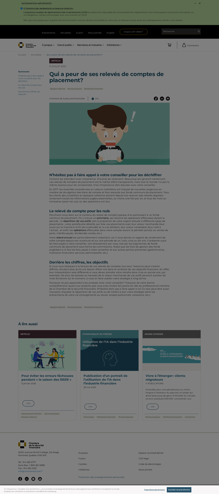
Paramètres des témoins (154, 490)
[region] (109, 489)
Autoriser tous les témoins (179, 490)
